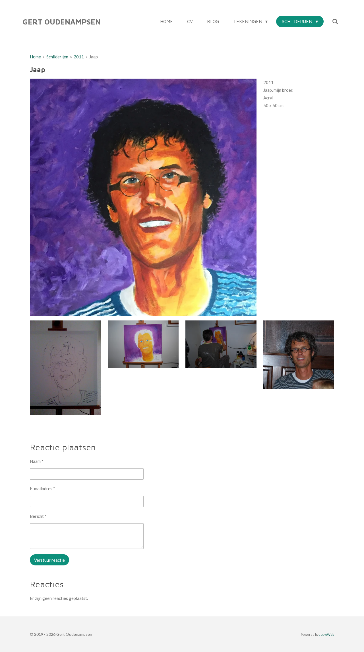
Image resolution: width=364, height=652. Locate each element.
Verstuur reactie (49, 560)
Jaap (93, 56)
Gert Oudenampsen (62, 21)
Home (35, 56)
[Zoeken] (335, 21)
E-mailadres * (42, 488)
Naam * (37, 461)
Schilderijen (57, 56)
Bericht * (38, 516)
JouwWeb (326, 634)
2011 (79, 56)
